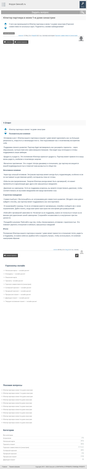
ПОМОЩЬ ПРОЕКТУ (79, 467)
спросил (20, 35)
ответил (55, 249)
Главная (4, 467)
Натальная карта (9, 441)
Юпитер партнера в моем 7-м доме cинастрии (17, 406)
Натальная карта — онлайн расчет (17, 270)
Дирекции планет (9, 460)
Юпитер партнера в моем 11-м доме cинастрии (18, 393)
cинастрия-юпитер (9, 33)
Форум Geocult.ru (17, 4)
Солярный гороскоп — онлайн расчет (18, 287)
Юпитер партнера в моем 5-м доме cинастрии (17, 413)
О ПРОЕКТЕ (68, 467)
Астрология (7, 438)
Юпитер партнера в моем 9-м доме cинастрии (17, 400)
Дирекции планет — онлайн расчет (17, 298)
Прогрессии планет (10, 456)
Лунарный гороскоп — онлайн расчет (18, 291)
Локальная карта (11, 277)
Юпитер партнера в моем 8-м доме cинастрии (17, 403)
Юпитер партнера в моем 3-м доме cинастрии (17, 419)
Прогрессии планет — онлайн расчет (18, 294)
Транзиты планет (9, 444)
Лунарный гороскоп (10, 453)
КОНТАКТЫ (60, 467)
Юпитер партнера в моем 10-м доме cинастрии (18, 396)
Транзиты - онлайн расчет (14, 281)
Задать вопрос (40, 12)
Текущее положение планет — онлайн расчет (21, 301)
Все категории (8, 435)
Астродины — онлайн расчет (15, 274)
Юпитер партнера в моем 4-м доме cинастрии (17, 416)
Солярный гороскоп (10, 450)
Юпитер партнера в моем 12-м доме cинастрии (18, 390)
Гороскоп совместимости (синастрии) (66, 35)
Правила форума (14, 467)
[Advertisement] (43, 63)
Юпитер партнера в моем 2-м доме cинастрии (17, 422)
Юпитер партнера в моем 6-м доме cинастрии (17, 409)
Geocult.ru (53, 467)
